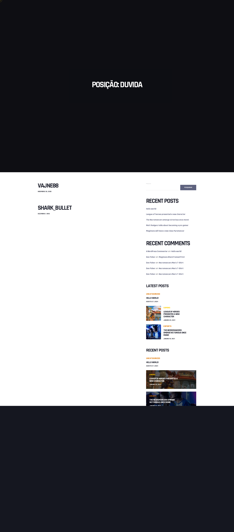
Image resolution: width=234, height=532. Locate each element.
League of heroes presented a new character (165, 214)
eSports (167, 326)
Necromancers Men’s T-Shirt (171, 262)
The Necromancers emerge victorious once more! (167, 220)
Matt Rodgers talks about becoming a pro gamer (167, 225)
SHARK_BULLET (55, 208)
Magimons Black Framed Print (172, 257)
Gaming (166, 307)
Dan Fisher (150, 257)
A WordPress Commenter (157, 251)
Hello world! (151, 209)
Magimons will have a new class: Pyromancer (165, 231)
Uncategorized (153, 294)
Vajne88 (48, 186)
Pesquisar (148, 183)
